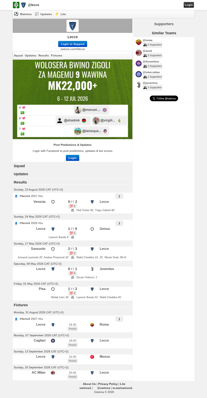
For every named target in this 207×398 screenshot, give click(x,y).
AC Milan (38, 372)
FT (72, 201)
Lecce (73, 37)
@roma (147, 40)
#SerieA (25, 196)
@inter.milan (151, 72)
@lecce (33, 5)
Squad (18, 55)
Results (43, 55)
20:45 (72, 372)
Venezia (39, 201)
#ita (40, 196)
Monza (105, 356)
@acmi (147, 50)
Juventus (107, 269)
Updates (30, 55)
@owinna (103, 388)
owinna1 (85, 388)
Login (189, 4)
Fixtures (56, 55)
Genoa (105, 228)
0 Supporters (155, 44)
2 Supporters (155, 76)
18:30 (72, 324)
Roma (104, 324)
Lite (122, 383)
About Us (89, 383)
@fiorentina (151, 61)
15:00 (72, 356)
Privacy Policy (108, 383)
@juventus (150, 82)
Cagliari (39, 340)
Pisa (42, 289)
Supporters (164, 24)
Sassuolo (38, 248)
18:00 (72, 340)
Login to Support (72, 44)
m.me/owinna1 (122, 388)
